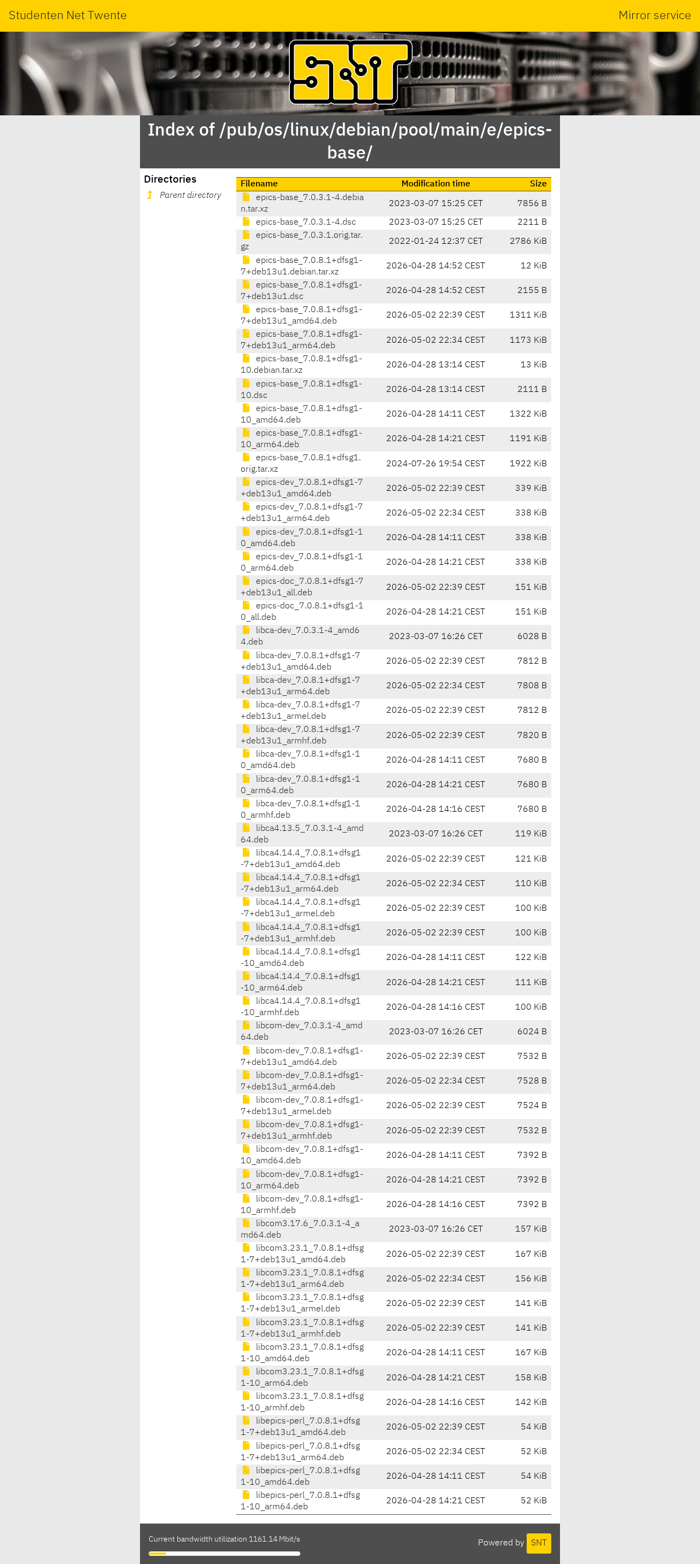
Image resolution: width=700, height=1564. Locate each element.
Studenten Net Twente (68, 16)
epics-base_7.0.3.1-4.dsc (305, 222)
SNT (539, 1543)
